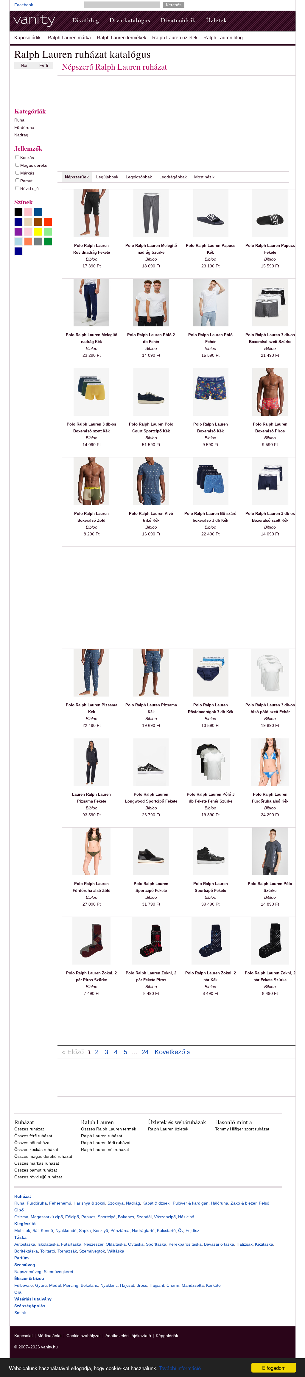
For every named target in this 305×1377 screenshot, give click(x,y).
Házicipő (186, 1216)
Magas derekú (33, 165)
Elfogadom (274, 1367)
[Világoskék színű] (18, 241)
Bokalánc (89, 1285)
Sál (35, 1230)
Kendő (47, 1230)
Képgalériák (167, 1335)
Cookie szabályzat (83, 1335)
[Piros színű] (48, 222)
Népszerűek (77, 177)
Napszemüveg (27, 1271)
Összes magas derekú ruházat (43, 1156)
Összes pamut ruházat (35, 1170)
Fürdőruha (24, 127)
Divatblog (85, 20)
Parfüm (21, 1258)
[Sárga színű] (38, 232)
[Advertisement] (32, 86)
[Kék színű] (38, 212)
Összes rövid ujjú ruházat (38, 1176)
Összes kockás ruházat (36, 1149)
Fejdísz (192, 1230)
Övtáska (136, 1244)
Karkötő (213, 1285)
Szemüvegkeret (58, 1271)
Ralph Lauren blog (223, 37)
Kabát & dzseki (156, 1203)
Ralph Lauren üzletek (174, 37)
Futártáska (71, 1244)
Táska (20, 1237)
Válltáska (115, 1251)
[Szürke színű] (38, 241)
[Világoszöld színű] (48, 232)
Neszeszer (93, 1244)
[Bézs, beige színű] (28, 222)
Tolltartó (47, 1251)
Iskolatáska (48, 1244)
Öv (180, 1230)
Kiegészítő (25, 1223)
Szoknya (116, 1203)
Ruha (19, 120)
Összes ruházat (29, 1129)
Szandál (144, 1216)
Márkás (27, 173)
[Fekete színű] (18, 212)
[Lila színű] (18, 232)
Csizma (21, 1216)
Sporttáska (156, 1244)
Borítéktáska (26, 1251)
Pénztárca (120, 1230)
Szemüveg (24, 1264)
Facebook (23, 4)
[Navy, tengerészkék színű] (18, 222)
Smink (20, 1312)
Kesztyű (100, 1230)
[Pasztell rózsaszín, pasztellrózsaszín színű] (28, 232)
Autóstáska (24, 1244)
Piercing (70, 1285)
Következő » (172, 1052)
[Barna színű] (38, 222)
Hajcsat (127, 1285)
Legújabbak (107, 177)
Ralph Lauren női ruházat (105, 1149)
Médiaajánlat (50, 1335)
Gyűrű (41, 1285)
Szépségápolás (29, 1305)
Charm (172, 1285)
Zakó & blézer (243, 1203)
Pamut (26, 180)
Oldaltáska (116, 1244)
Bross (141, 1285)
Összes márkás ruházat (36, 1163)
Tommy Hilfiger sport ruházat (242, 1129)
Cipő (19, 1210)
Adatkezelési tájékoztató (128, 1335)
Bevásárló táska (219, 1244)
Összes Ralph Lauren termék (108, 1129)
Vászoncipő (165, 1216)
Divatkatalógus (130, 20)
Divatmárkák (178, 20)
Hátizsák (244, 1244)
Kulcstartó (166, 1230)
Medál (55, 1285)
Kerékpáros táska (185, 1244)
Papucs (88, 1216)
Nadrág (21, 135)
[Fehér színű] (48, 212)
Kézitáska (264, 1244)
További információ (180, 1368)
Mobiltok (22, 1230)
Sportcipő (107, 1216)
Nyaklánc (109, 1285)
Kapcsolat (23, 1335)
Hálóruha (219, 1203)
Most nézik (204, 177)
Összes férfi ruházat (33, 1135)
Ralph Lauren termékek (121, 37)
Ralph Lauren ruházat (101, 1135)
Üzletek (216, 20)
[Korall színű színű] (28, 241)
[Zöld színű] (48, 241)
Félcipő (72, 1216)
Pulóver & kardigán (190, 1203)
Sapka (85, 1230)
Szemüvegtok (92, 1251)
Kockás (27, 157)
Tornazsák (67, 1251)
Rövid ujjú (29, 188)
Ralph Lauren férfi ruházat (105, 1142)
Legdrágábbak (173, 177)
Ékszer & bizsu (29, 1278)
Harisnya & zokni (89, 1203)
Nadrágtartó (143, 1230)
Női (24, 65)
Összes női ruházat (32, 1142)
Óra (17, 1292)
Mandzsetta (193, 1285)
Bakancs (126, 1216)
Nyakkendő (66, 1230)
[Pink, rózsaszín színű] (28, 212)
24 (145, 1052)
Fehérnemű (60, 1203)
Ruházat (22, 1196)
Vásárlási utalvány (33, 1299)
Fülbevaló (23, 1285)
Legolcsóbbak (139, 177)
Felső (264, 1203)
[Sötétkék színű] (18, 251)
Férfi (43, 65)
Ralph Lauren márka (69, 37)
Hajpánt (157, 1285)
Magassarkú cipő (47, 1216)
